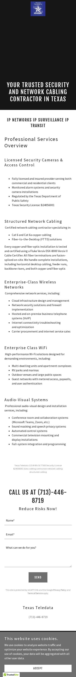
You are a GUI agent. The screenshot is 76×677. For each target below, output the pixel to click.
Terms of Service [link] (35, 593)
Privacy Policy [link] (59, 590)
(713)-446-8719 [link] (38, 617)
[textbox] (38, 520)
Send (38, 577)
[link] (38, 2)
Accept (38, 668)
